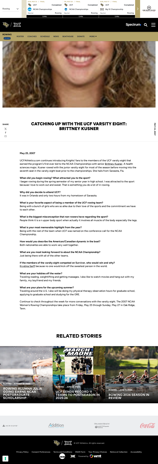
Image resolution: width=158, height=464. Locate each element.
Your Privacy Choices (97, 452)
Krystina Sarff (27, 266)
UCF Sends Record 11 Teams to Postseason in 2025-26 (78, 395)
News (56, 36)
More (92, 36)
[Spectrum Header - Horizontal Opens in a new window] (133, 24)
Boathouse (67, 36)
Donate (81, 36)
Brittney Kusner (113, 163)
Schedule (45, 36)
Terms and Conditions (62, 452)
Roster (21, 36)
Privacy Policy (22, 452)
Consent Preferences (41, 452)
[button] (137, 9)
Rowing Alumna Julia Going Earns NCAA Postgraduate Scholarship (22, 393)
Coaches (32, 36)
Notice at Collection (118, 452)
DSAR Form (80, 452)
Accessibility (136, 452)
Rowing (7, 384)
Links (44, 16)
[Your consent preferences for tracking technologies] (5, 459)
